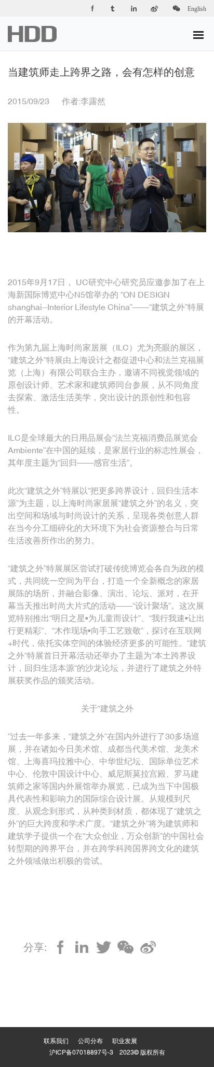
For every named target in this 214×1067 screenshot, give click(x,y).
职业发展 (129, 1030)
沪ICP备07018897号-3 (81, 1052)
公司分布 (95, 1030)
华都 (39, 34)
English (197, 8)
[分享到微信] (125, 947)
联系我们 (61, 1030)
